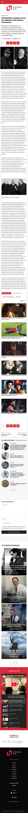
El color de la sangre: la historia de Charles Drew (17, 456)
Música (14, 762)
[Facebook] (7, 43)
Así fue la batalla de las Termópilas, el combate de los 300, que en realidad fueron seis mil (17, 475)
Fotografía (14, 776)
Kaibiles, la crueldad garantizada (6, 435)
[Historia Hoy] (14, 8)
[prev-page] (12, 662)
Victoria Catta (6, 38)
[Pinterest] (14, 43)
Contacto (14, 797)
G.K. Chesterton (17, 293)
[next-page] (16, 662)
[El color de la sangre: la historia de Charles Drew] (5, 456)
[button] (2, 2)
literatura (18, 296)
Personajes (4, 15)
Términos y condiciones (14, 801)
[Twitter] (11, 43)
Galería (14, 785)
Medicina (12, 454)
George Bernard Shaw (8, 296)
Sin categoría (13, 443)
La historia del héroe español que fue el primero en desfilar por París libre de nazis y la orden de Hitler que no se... (18, 447)
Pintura (14, 765)
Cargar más (13, 490)
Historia (12, 462)
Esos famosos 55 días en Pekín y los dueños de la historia (17, 466)
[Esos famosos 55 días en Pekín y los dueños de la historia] (5, 465)
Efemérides (14, 778)
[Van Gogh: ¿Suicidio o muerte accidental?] (5, 483)
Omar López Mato (14, 573)
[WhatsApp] (18, 43)
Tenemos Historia (14, 783)
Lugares (14, 771)
